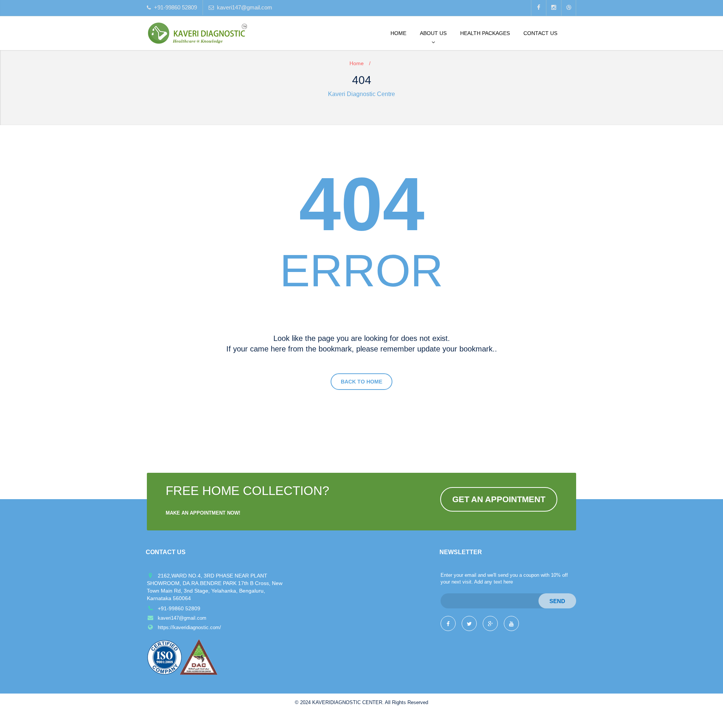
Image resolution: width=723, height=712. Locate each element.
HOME (398, 33)
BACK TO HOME (361, 382)
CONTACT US (540, 33)
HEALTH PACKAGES (485, 33)
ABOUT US (433, 33)
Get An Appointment (498, 499)
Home (356, 63)
